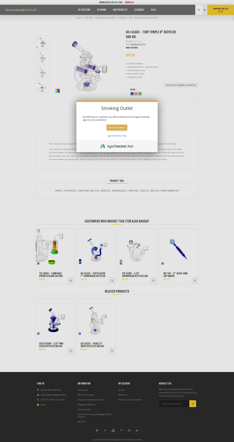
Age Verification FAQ (117, 135)
